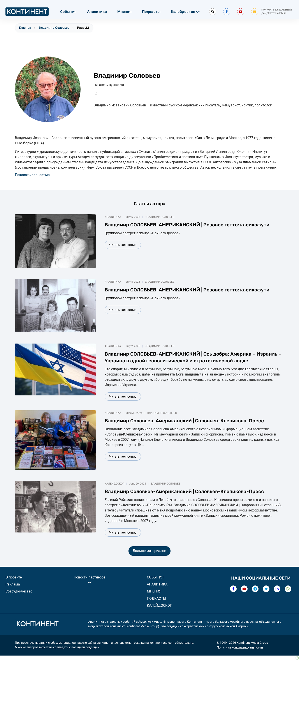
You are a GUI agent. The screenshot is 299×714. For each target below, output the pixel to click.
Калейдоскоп (183, 11)
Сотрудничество (18, 591)
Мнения (124, 11)
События (68, 11)
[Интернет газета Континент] (37, 624)
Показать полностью (32, 175)
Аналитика (97, 11)
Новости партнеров (90, 577)
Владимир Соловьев (54, 28)
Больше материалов (149, 551)
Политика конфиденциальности (240, 647)
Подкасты (151, 11)
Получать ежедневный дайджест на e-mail (276, 11)
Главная (25, 28)
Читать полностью (122, 245)
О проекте (13, 577)
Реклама (12, 584)
